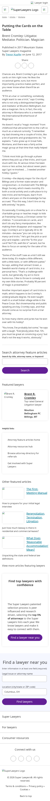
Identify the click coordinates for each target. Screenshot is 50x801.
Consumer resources (15, 738)
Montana (21, 17)
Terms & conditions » (17, 786)
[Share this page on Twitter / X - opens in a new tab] (24, 65)
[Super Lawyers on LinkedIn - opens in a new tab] (36, 758)
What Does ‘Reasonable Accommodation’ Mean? (37, 543)
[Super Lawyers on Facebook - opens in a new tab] (13, 758)
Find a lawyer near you (25, 637)
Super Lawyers (11, 716)
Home (4, 17)
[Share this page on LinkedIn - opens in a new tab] (31, 65)
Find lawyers (24, 701)
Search (25, 370)
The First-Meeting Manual (36, 491)
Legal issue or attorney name (17, 673)
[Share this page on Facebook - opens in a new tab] (18, 65)
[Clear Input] (44, 361)
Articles (12, 17)
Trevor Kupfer (14, 54)
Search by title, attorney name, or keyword (22, 356)
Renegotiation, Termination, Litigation (35, 517)
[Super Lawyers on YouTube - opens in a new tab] (29, 758)
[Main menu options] (5, 9)
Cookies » (25, 789)
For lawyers (9, 727)
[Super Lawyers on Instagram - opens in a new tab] (21, 758)
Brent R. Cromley (30, 396)
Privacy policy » (37, 786)
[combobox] (25, 361)
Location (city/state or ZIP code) (18, 686)
